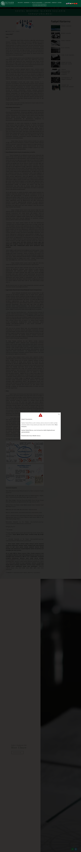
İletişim (59, 2)
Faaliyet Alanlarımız (37, 2)
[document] (40, 426)
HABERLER (54, 2)
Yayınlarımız (47, 2)
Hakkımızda (26, 2)
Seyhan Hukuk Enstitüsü (39, 5)
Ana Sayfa (20, 2)
